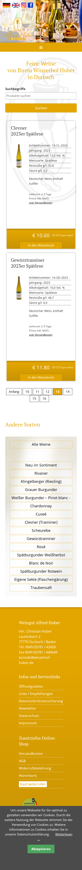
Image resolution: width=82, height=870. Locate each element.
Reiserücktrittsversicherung (41, 701)
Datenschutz (29, 715)
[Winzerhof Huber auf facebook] (30, 5)
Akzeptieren (41, 849)
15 (34, 398)
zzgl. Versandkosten (40, 202)
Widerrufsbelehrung (35, 768)
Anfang (14, 391)
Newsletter (27, 708)
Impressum (28, 723)
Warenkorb (28, 775)
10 (27, 391)
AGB (22, 761)
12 (47, 391)
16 (44, 398)
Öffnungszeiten (31, 686)
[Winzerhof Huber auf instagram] (23, 5)
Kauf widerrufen (33, 784)
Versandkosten (31, 753)
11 (37, 391)
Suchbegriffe (15, 89)
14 (68, 391)
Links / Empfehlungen (36, 693)
